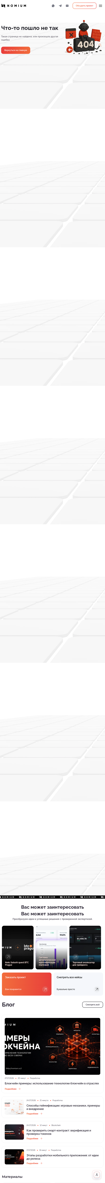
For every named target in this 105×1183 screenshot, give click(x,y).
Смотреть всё (93, 1004)
